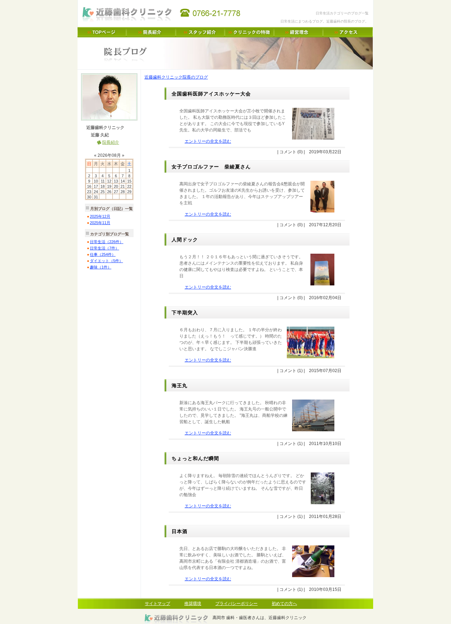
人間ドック (185, 239)
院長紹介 (110, 142)
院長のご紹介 (151, 32)
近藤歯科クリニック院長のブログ (176, 77)
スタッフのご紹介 (200, 32)
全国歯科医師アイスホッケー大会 (211, 94)
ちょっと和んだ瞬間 (195, 458)
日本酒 (179, 531)
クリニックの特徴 (249, 32)
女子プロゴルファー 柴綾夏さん (211, 166)
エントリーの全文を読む (208, 141)
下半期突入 (185, 312)
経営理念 (298, 32)
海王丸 (179, 385)
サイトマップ (157, 603)
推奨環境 (192, 603)
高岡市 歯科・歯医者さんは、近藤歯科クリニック (102, 32)
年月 (100, 216)
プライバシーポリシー (236, 603)
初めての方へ (284, 603)
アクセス (348, 32)
